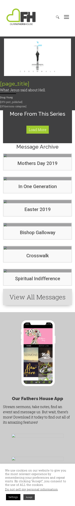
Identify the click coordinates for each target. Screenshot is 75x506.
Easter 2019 (37, 209)
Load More (37, 129)
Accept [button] (29, 497)
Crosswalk (37, 255)
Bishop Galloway (37, 232)
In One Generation (37, 186)
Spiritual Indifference (37, 278)
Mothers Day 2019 (37, 163)
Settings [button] (13, 497)
